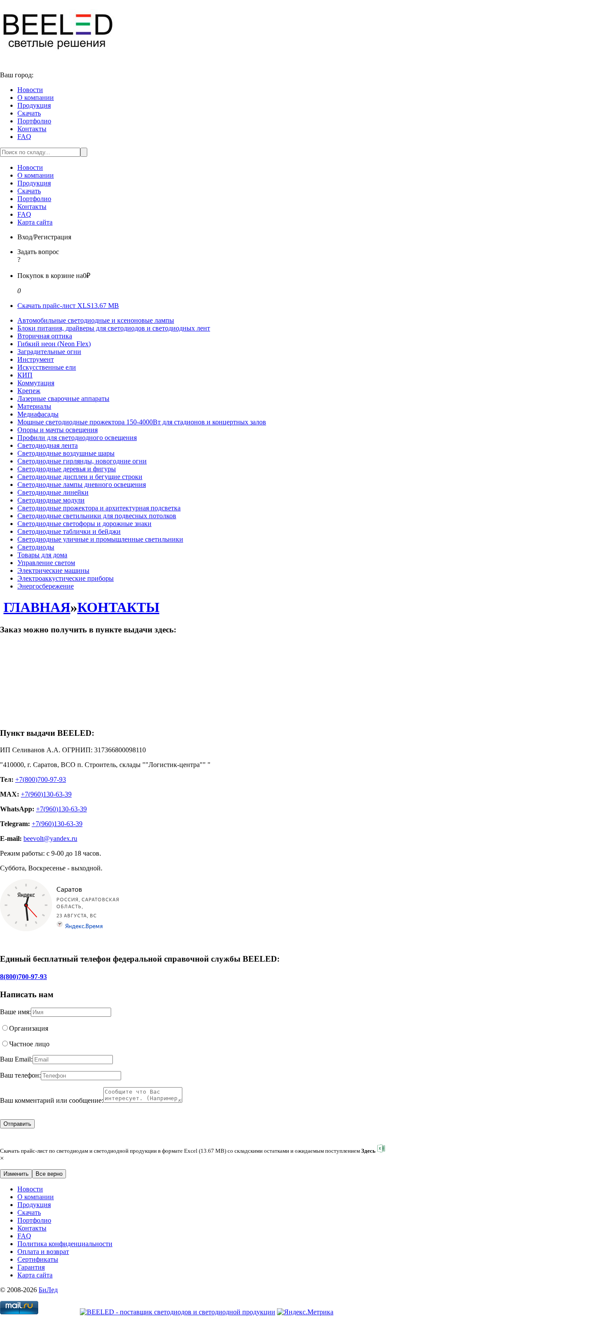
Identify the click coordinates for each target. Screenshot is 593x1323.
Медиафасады (38, 414)
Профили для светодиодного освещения (77, 437)
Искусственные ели (46, 367)
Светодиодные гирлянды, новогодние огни (82, 461)
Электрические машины (53, 570)
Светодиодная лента (47, 445)
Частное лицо (29, 1044)
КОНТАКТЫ (118, 607)
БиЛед (48, 1289)
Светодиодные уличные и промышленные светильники (100, 539)
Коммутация (35, 383)
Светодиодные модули (51, 500)
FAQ (24, 136)
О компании (35, 97)
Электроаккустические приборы (65, 578)
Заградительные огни (49, 351)
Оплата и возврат (43, 1251)
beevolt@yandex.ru (50, 838)
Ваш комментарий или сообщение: (51, 1100)
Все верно (49, 1174)
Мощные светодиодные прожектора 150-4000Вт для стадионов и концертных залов (141, 422)
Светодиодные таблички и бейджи (69, 531)
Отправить (17, 1124)
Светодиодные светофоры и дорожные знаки (84, 523)
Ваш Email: (16, 1059)
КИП (25, 375)
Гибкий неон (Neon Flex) (54, 343)
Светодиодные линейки (53, 492)
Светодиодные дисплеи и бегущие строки (79, 476)
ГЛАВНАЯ (36, 607)
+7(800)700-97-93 (40, 779)
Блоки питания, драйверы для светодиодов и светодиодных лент (113, 328)
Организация (28, 1028)
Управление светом (46, 562)
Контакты (31, 128)
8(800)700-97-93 (23, 976)
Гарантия (31, 1267)
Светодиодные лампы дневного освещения (81, 484)
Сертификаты (37, 1259)
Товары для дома (42, 555)
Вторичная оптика (44, 336)
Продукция (34, 105)
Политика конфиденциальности (64, 1243)
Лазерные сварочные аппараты (63, 398)
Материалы (34, 406)
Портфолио (34, 121)
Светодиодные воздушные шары (66, 453)
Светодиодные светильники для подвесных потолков (96, 515)
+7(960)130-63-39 (46, 794)
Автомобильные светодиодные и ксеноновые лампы (95, 320)
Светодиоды (35, 547)
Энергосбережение (45, 586)
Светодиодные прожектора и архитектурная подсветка (99, 508)
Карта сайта (35, 222)
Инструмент (35, 359)
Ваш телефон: (20, 1075)
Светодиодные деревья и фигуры (66, 469)
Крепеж (28, 390)
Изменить (16, 1174)
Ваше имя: (15, 1011)
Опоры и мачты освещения (57, 429)
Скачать (29, 113)
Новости (30, 89)
